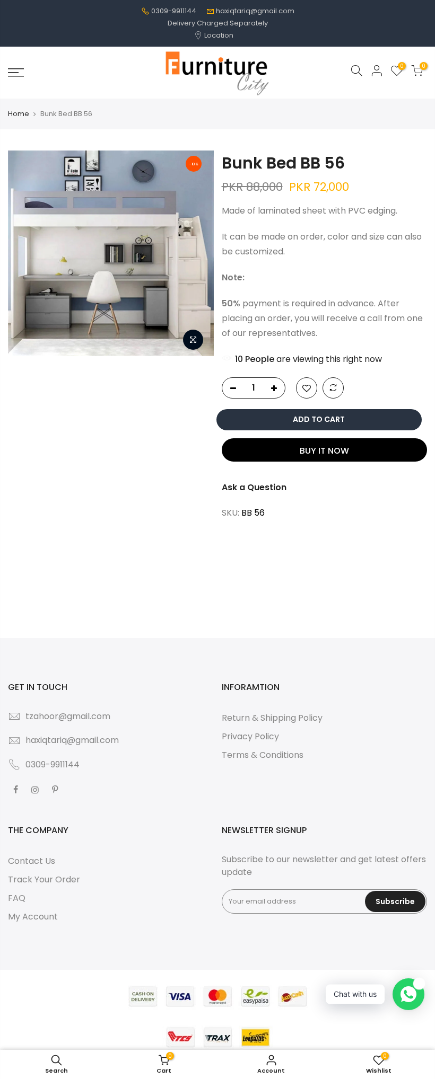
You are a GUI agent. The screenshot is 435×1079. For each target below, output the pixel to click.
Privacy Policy (250, 736)
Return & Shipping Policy (272, 718)
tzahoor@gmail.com (67, 716)
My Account (33, 916)
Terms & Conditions (262, 755)
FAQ (16, 898)
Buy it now (324, 451)
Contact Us (31, 861)
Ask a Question (254, 487)
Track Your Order (44, 879)
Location (218, 35)
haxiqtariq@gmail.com (255, 11)
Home (18, 114)
